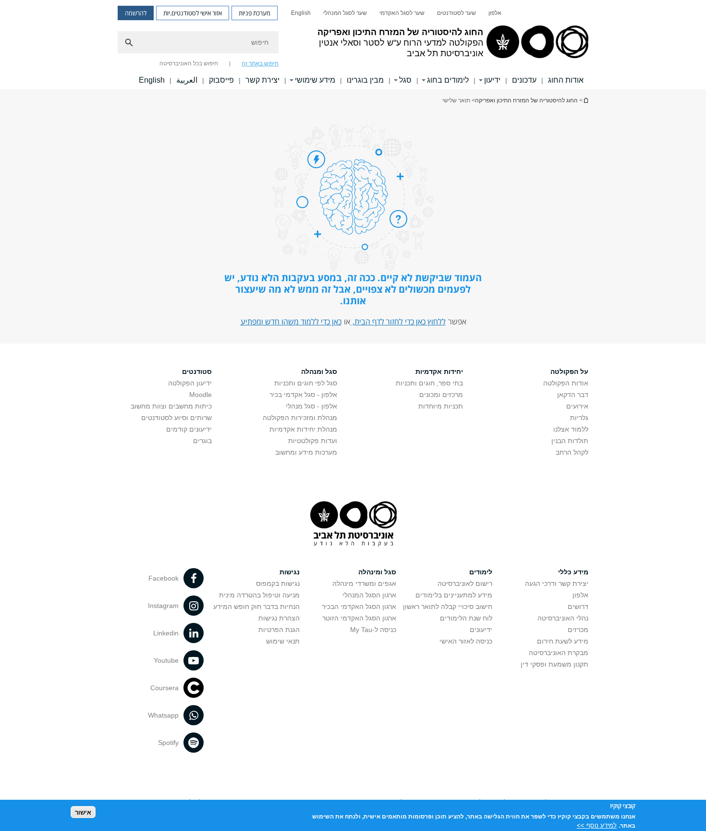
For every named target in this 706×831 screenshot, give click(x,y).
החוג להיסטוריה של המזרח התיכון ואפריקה (585, 100)
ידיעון (492, 80)
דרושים (578, 606)
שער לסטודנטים (456, 13)
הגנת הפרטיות (279, 629)
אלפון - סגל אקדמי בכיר (303, 394)
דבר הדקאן (572, 394)
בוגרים (202, 441)
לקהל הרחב (572, 452)
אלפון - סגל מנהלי (311, 406)
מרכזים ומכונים (441, 394)
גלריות (579, 418)
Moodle (200, 394)
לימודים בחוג (448, 80)
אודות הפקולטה (565, 383)
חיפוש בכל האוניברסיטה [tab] (188, 63)
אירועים (577, 406)
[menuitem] (495, 13)
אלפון (494, 13)
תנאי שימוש (283, 641)
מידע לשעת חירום (562, 641)
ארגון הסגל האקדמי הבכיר (359, 606)
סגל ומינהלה (377, 572)
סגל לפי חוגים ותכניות (305, 383)
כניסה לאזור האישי (465, 641)
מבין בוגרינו (365, 80)
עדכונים (524, 80)
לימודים (480, 572)
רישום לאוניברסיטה (465, 583)
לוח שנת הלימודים (466, 618)
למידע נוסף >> (597, 825)
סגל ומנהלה (319, 371)
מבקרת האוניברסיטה (558, 653)
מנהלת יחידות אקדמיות (303, 429)
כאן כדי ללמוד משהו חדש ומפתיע (291, 321)
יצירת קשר (262, 80)
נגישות (290, 572)
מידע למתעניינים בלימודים (453, 595)
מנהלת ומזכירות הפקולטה (300, 418)
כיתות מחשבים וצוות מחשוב (171, 406)
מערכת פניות (254, 13)
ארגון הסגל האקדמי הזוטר (359, 618)
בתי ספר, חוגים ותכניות (429, 383)
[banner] (353, 44)
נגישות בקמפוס (278, 583)
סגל (405, 80)
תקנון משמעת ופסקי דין (554, 664)
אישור (83, 812)
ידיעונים (481, 629)
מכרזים (578, 629)
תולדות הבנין (569, 441)
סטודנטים (197, 371)
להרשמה (135, 13)
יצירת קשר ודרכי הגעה (556, 583)
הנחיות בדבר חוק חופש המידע (256, 606)
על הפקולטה (569, 371)
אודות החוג (566, 80)
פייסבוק (221, 80)
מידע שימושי (315, 80)
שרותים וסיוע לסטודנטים (176, 418)
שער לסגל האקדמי (402, 13)
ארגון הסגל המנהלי (369, 595)
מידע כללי (573, 572)
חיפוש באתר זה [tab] (260, 63)
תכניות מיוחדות (440, 406)
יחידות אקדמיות (439, 371)
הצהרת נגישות (279, 618)
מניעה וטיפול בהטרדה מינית (259, 595)
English (301, 13)
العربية (186, 80)
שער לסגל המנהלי (345, 13)
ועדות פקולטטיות (312, 441)
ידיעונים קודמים (189, 429)
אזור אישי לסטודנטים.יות (192, 13)
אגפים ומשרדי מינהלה (364, 583)
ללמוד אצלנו (570, 429)
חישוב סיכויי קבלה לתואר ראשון (447, 606)
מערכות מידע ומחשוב (306, 452)
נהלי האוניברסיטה (562, 618)
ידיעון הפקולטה (190, 383)
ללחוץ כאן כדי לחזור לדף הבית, (398, 321)
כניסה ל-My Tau (373, 629)
